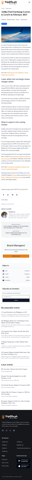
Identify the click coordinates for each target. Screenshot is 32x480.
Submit (16, 300)
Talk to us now (16, 256)
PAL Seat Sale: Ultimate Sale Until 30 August (14, 369)
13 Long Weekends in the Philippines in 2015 (14, 312)
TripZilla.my (5, 451)
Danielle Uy (12, 212)
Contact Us (4, 459)
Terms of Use (5, 462)
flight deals (8, 8)
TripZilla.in (4, 448)
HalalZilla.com (20, 445)
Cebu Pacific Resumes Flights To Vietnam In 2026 (15, 385)
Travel (2, 8)
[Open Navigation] (29, 2)
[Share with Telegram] (12, 195)
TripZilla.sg (19, 441)
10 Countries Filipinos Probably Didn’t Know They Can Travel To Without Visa (15, 353)
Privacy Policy (5, 465)
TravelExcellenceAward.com (23, 448)
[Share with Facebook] (3, 195)
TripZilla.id (4, 445)
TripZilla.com (5, 441)
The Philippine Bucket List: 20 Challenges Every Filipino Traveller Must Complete (15, 322)
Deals (14, 175)
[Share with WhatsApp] (8, 195)
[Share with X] (17, 195)
